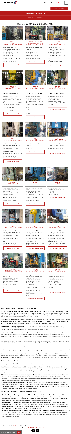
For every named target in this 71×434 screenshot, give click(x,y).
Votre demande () (59, 8)
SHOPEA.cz (16, 425)
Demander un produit (13, 65)
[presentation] (4, 33)
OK (19, 432)
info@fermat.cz (45, 427)
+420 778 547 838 (32, 427)
